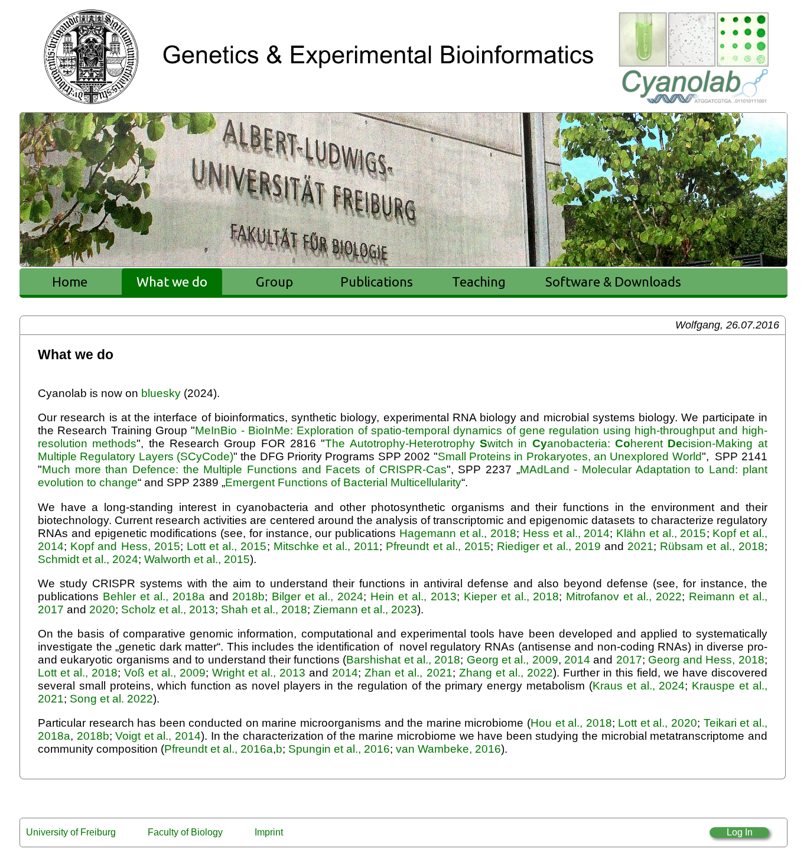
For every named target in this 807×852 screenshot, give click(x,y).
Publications (376, 281)
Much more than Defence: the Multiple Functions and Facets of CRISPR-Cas (244, 469)
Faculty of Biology (185, 832)
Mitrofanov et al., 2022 (624, 596)
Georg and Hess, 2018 (706, 659)
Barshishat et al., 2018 (403, 659)
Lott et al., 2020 (657, 723)
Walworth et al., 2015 (195, 559)
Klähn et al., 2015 (661, 533)
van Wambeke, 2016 (448, 749)
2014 (575, 659)
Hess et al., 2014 (566, 533)
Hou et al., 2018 (571, 723)
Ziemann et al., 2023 (365, 609)
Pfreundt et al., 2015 (438, 546)
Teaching (479, 281)
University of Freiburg (71, 832)
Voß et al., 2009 (165, 672)
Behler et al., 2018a (154, 596)
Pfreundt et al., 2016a (218, 749)
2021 (640, 546)
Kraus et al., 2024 (639, 685)
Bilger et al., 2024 (317, 596)
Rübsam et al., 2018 (712, 546)
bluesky (161, 393)
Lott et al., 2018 (78, 672)
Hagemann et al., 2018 (457, 533)
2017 (629, 659)
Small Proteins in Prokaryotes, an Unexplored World (570, 456)
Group (274, 281)
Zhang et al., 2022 (506, 672)
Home (69, 281)
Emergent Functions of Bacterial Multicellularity (343, 482)
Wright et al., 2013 (258, 672)
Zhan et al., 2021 (408, 672)
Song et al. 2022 (111, 698)
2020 (102, 609)
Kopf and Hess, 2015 (125, 546)
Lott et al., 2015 (227, 546)
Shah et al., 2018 (262, 609)
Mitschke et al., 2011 (327, 546)
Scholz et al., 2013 (168, 609)
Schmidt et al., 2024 (88, 559)
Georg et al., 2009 (512, 659)
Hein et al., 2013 (413, 596)
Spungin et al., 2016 (339, 749)
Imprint (269, 832)
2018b (248, 596)
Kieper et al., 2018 (511, 596)
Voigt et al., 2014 (158, 736)
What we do (171, 281)
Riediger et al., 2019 (549, 546)
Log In (740, 832)
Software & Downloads (613, 281)
